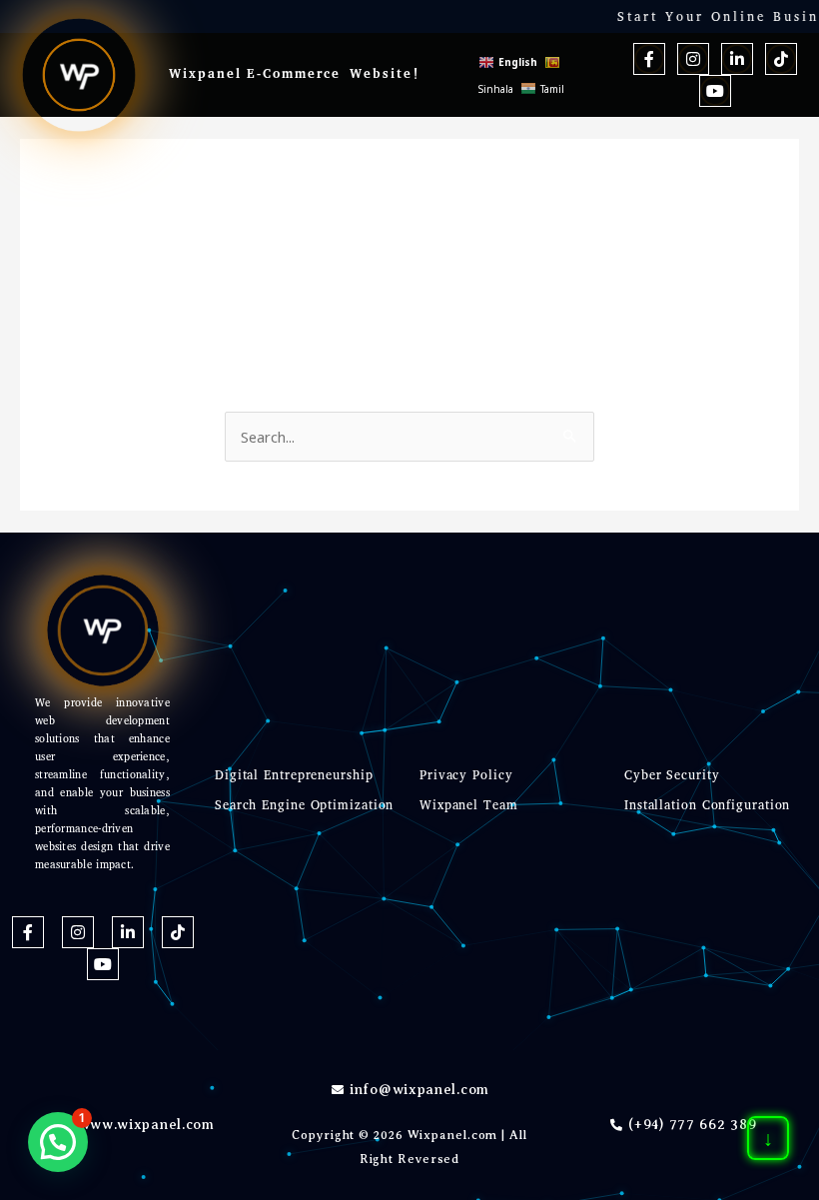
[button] (58, 1142)
